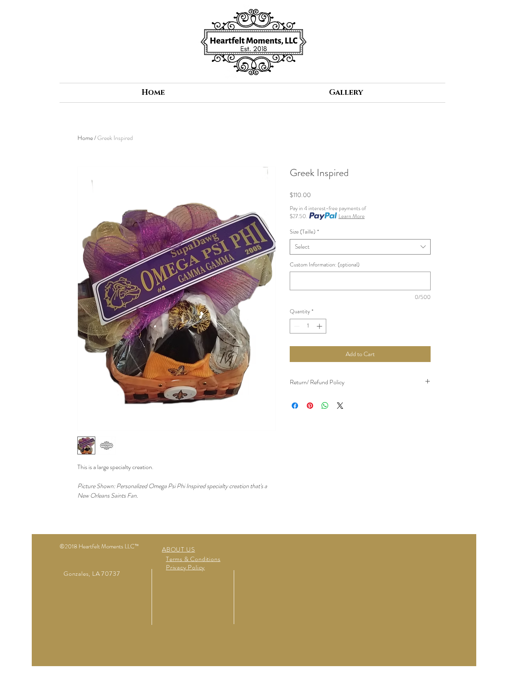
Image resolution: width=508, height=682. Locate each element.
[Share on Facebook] (295, 405)
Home (85, 137)
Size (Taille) (304, 232)
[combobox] (360, 247)
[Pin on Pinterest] (310, 405)
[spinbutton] (308, 326)
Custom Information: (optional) (325, 264)
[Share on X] (340, 405)
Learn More (352, 216)
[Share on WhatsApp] (325, 405)
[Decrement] (296, 326)
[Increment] (320, 326)
